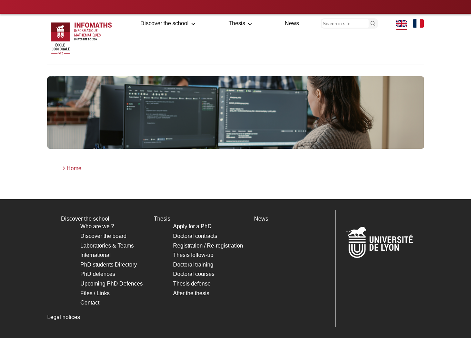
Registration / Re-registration (208, 246)
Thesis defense (192, 284)
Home (74, 168)
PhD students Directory (108, 265)
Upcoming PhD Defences (111, 284)
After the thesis (191, 293)
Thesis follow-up (193, 255)
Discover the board (103, 236)
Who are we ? (97, 226)
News (292, 23)
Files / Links (95, 293)
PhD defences (97, 274)
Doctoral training (193, 265)
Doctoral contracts (195, 236)
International (95, 255)
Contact (89, 303)
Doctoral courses (193, 274)
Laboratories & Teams (107, 246)
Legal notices (63, 317)
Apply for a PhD (192, 226)
